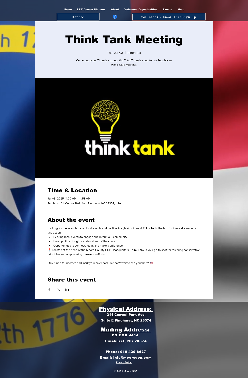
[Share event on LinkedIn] (67, 289)
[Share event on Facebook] (49, 289)
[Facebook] (115, 17)
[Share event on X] (58, 289)
